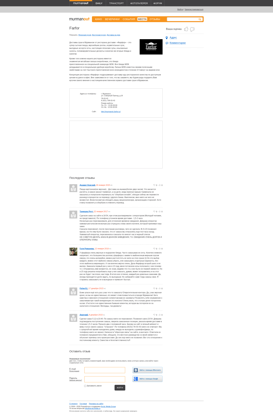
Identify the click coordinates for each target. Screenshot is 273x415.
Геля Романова (87, 249)
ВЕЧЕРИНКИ (112, 19)
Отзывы (155, 19)
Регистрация (74, 371)
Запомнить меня (94, 386)
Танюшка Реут (86, 211)
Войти (180, 9)
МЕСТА (142, 19)
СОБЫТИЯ (129, 19)
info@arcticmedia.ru (92, 408)
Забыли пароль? (75, 380)
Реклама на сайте (96, 404)
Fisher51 (84, 288)
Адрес (173, 37)
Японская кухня (84, 35)
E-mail (72, 369)
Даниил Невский (87, 185)
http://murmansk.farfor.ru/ (111, 111)
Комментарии (178, 43)
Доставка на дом (113, 35)
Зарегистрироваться (194, 9)
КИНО (98, 19)
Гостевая (83, 404)
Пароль (73, 378)
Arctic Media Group (108, 406)
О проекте (73, 404)
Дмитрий (84, 315)
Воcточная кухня (99, 35)
